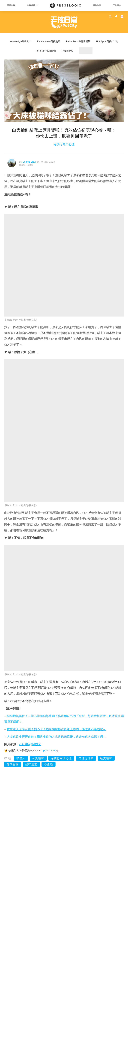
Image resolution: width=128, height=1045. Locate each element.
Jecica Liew (30, 161)
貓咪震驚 (31, 764)
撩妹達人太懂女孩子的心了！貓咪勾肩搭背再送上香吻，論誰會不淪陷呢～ (56, 729)
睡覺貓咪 (106, 758)
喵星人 (21, 758)
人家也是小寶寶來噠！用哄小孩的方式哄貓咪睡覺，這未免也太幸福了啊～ (56, 736)
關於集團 (11, 5)
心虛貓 (48, 764)
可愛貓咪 (38, 758)
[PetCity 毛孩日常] (64, 22)
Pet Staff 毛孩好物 (46, 50)
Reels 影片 (67, 50)
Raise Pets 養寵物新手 (78, 41)
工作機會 (117, 5)
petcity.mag (50, 750)
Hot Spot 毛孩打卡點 (107, 41)
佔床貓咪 (13, 764)
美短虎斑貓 (86, 758)
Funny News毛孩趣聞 (48, 41)
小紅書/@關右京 (30, 744)
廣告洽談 (97, 5)
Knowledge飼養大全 (20, 41)
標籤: (8, 758)
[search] (110, 16)
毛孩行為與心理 (64, 144)
